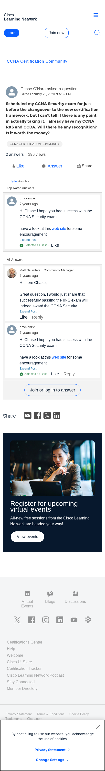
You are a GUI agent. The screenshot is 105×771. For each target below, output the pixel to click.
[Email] (28, 415)
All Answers (15, 260)
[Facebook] (37, 415)
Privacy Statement (50, 750)
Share (87, 166)
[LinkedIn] (57, 415)
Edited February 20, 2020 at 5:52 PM (46, 94)
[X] (47, 415)
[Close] (97, 727)
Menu (97, 15)
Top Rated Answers (20, 188)
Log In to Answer (52, 390)
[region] (52, 745)
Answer (55, 166)
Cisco (20, 17)
